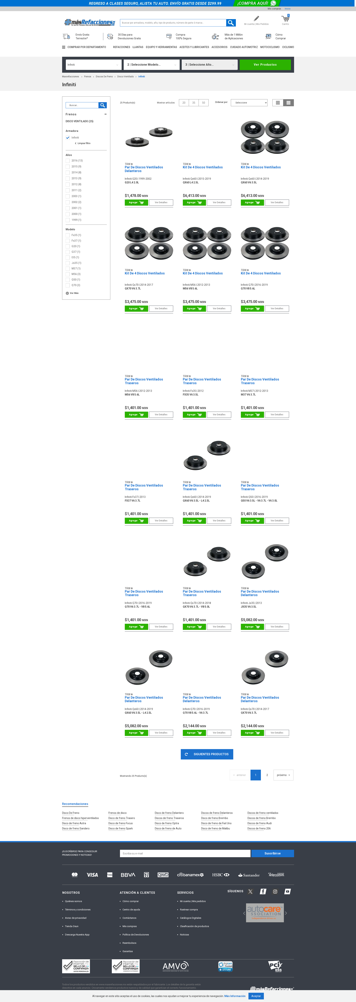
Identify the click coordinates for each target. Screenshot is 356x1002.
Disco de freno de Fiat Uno (216, 823)
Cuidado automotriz (244, 47)
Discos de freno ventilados (263, 812)
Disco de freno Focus (120, 823)
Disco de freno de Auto (168, 828)
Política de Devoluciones (136, 934)
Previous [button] (243, 913)
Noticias (184, 934)
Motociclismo (270, 47)
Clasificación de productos (194, 926)
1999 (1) (76, 219)
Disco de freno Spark (120, 828)
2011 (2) (76, 190)
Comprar (136, 203)
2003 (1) (76, 196)
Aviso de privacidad (75, 918)
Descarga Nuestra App (77, 934)
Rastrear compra (189, 909)
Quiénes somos (73, 901)
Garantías (128, 951)
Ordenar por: (221, 102)
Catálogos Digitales (190, 918)
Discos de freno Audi (260, 823)
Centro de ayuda (131, 909)
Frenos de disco (117, 812)
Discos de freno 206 (259, 828)
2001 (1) (76, 208)
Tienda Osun (71, 926)
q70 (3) (76, 285)
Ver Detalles (161, 202)
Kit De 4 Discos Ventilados (203, 167)
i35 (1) (75, 257)
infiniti (141, 76)
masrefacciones (70, 76)
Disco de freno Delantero (169, 812)
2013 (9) (76, 178)
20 (183, 102)
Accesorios (220, 47)
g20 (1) (76, 246)
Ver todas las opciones (82, 143)
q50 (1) (76, 279)
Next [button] (285, 913)
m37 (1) (76, 268)
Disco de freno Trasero (121, 818)
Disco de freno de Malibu (215, 828)
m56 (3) (76, 274)
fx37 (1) (76, 240)
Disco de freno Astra (74, 823)
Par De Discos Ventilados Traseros (144, 381)
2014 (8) (76, 172)
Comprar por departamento (86, 47)
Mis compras (274, 8)
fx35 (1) (76, 235)
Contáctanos (129, 918)
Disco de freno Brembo (214, 818)
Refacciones (121, 47)
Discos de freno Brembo (262, 818)
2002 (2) (76, 202)
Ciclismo (288, 47)
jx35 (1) (76, 262)
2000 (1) (76, 213)
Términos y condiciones (77, 909)
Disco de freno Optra (167, 823)
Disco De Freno (70, 812)
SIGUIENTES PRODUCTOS (211, 754)
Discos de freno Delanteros (217, 812)
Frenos (87, 76)
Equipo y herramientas (161, 47)
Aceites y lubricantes (194, 47)
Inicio (287, 8)
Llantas (138, 47)
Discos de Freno (104, 76)
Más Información (234, 996)
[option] (265, 912)
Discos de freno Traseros (169, 818)
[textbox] (178, 23)
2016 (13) (77, 160)
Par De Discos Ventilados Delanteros (144, 169)
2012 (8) (76, 184)
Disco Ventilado (125, 76)
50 (203, 102)
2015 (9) (76, 166)
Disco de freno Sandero (76, 828)
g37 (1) (76, 251)
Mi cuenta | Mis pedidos (193, 901)
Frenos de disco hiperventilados (80, 818)
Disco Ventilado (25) (79, 121)
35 (193, 102)
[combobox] (94, 65)
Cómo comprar (131, 901)
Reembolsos (129, 943)
